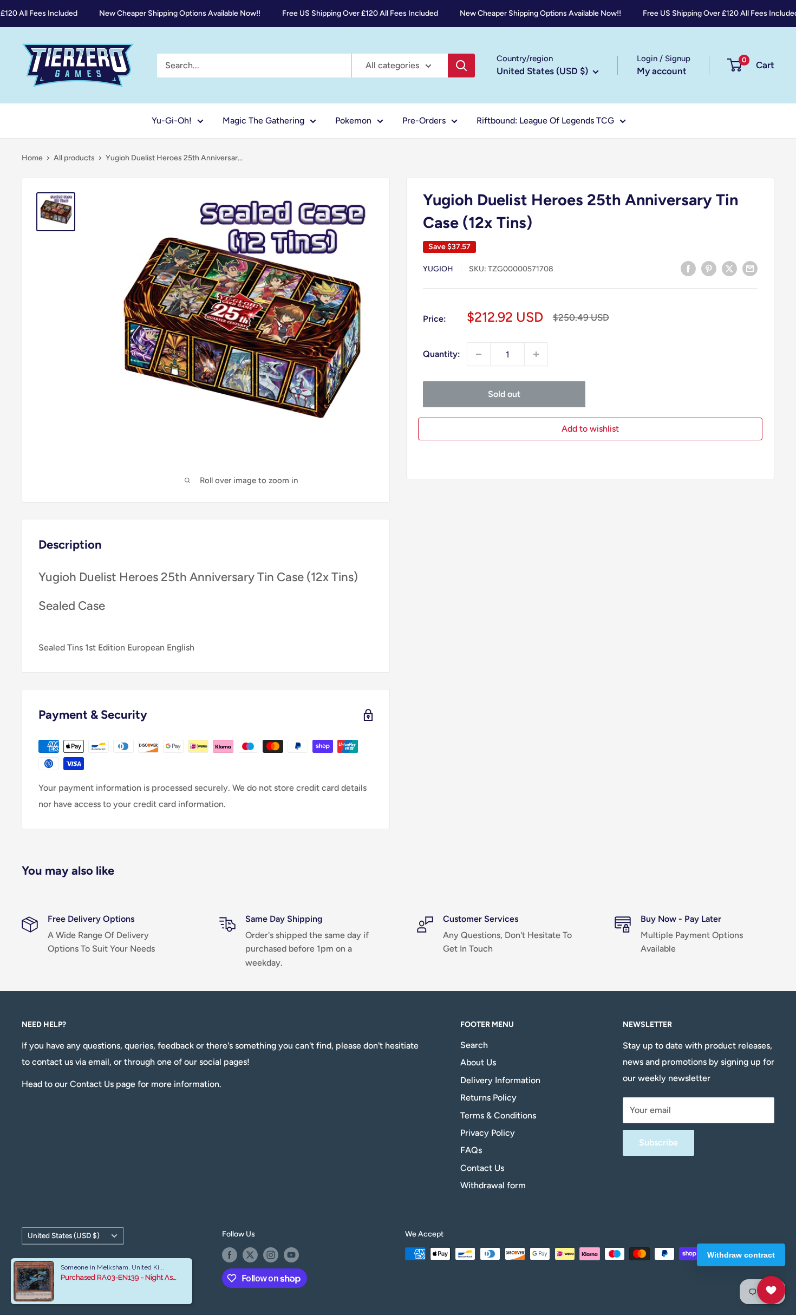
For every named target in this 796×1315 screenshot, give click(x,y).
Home (32, 157)
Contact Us (482, 1168)
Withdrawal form (493, 1185)
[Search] (461, 65)
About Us (478, 1062)
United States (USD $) (64, 1235)
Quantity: (441, 354)
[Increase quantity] (536, 354)
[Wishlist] (771, 1290)
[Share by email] (750, 268)
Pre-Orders (424, 120)
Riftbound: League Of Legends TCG (545, 120)
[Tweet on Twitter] (729, 268)
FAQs (471, 1150)
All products (74, 157)
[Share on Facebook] (688, 268)
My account (662, 71)
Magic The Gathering (263, 120)
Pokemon (353, 120)
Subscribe (658, 1142)
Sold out (504, 394)
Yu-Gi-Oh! (172, 120)
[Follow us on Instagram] (270, 1254)
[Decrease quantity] (478, 354)
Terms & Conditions (498, 1115)
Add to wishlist (590, 429)
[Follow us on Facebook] (229, 1254)
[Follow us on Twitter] (250, 1254)
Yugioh (438, 269)
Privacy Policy (487, 1133)
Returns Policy (488, 1097)
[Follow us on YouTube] (291, 1254)
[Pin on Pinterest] (708, 268)
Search (474, 1045)
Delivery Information (500, 1080)
